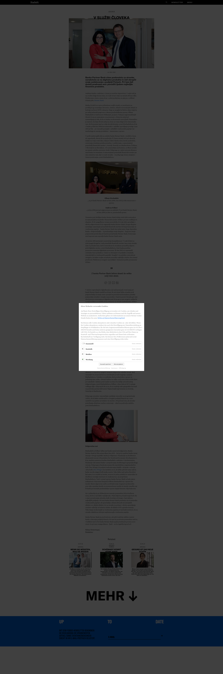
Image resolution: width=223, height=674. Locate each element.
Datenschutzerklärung (103, 368)
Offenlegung (122, 368)
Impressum (114, 368)
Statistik (89, 349)
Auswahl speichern (105, 364)
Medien (89, 354)
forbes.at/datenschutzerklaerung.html (111, 318)
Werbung (89, 359)
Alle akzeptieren (118, 364)
